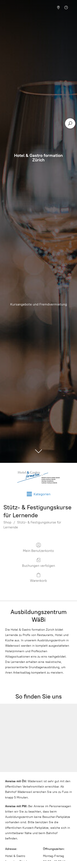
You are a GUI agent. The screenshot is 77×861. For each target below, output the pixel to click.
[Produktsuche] (70, 123)
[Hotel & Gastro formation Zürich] (38, 477)
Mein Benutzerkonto (38, 551)
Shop (7, 522)
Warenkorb (38, 581)
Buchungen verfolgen (38, 566)
